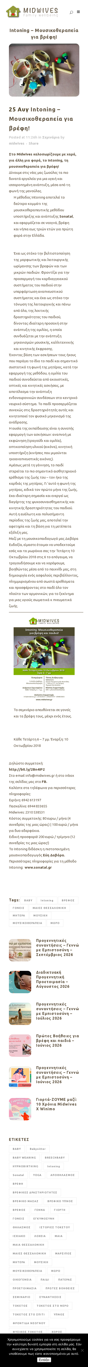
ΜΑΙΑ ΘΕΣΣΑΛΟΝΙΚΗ (28, 1244)
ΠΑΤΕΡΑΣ (65, 1279)
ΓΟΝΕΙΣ (18, 908)
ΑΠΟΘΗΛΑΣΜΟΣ (62, 1175)
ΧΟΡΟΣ (57, 1331)
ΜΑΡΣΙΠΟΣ (63, 1253)
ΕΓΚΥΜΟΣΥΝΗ (43, 1218)
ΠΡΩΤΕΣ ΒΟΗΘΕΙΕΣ (60, 1288)
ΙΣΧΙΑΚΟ (19, 1236)
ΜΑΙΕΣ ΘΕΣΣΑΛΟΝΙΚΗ (49, 908)
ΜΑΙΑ (59, 1236)
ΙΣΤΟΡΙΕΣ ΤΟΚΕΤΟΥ (54, 1227)
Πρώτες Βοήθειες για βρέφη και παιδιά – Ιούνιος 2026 (57, 1040)
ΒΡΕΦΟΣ (68, 900)
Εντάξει (44, 1360)
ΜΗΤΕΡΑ (19, 915)
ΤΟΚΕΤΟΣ (20, 1305)
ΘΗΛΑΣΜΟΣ (22, 1227)
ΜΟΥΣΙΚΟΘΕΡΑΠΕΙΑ (27, 923)
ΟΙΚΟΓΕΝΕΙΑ (22, 1279)
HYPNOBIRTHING (25, 1166)
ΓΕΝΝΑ (39, 1209)
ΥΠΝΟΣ (59, 1314)
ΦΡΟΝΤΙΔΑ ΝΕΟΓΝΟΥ (29, 1323)
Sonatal (66, 216)
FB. (44, 782)
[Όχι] (82, 1350)
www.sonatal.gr (39, 867)
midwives (16, 143)
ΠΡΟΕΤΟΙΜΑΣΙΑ (25, 1288)
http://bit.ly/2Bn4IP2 (27, 769)
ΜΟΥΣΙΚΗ (40, 915)
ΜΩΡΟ (55, 923)
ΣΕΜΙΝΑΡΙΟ (21, 1297)
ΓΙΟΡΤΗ (59, 1209)
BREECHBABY (55, 1157)
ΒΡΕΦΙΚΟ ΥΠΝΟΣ (60, 1201)
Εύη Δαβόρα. (54, 855)
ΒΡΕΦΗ (18, 1183)
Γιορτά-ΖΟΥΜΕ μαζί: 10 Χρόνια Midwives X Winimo (56, 1104)
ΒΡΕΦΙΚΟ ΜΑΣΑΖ (25, 1201)
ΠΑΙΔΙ (45, 1279)
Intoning (47, 900)
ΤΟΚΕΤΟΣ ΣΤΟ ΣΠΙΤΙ (29, 1314)
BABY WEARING (24, 1157)
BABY (28, 900)
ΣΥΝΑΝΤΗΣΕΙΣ (50, 1297)
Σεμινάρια (51, 137)
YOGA (37, 1175)
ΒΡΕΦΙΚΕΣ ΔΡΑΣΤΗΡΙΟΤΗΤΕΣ (35, 1192)
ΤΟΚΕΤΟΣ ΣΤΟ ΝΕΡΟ (53, 1305)
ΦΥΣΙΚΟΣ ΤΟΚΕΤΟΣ (28, 1331)
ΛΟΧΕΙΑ (40, 1236)
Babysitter (38, 1148)
